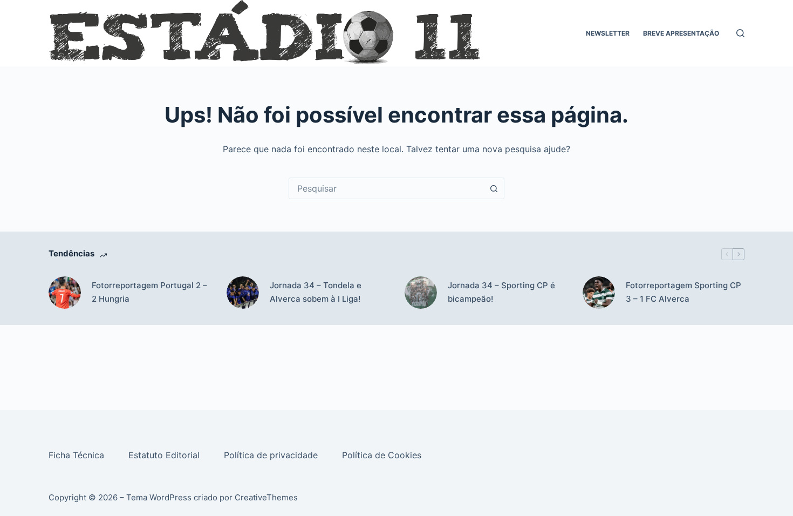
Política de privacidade (272, 455)
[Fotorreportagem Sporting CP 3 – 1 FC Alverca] (599, 292)
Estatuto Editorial (165, 455)
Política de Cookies (383, 455)
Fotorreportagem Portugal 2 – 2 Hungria (149, 292)
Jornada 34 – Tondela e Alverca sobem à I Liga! (315, 292)
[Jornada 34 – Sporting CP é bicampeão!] (421, 292)
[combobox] (386, 188)
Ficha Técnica (78, 455)
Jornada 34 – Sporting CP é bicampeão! (501, 292)
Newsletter (608, 33)
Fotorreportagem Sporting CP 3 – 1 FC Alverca (683, 292)
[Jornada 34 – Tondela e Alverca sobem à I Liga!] (243, 292)
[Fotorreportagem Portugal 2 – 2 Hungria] (65, 292)
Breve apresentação (681, 33)
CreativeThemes (266, 497)
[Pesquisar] (740, 33)
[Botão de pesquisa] (493, 188)
